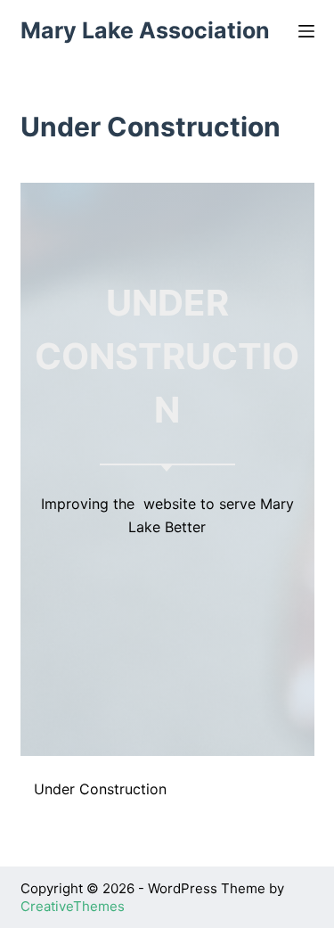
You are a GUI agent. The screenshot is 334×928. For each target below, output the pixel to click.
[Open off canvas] (306, 31)
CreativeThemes (72, 906)
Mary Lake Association (145, 30)
